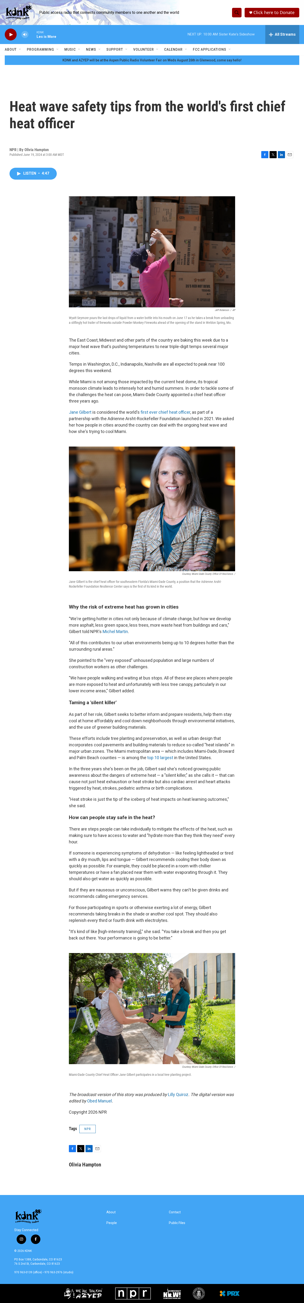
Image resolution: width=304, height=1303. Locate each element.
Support (114, 49)
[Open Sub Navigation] (20, 49)
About (11, 49)
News (91, 49)
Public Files (177, 1223)
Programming (40, 49)
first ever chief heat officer (165, 412)
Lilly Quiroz (178, 1094)
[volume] (25, 34)
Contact (175, 1212)
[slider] (32, 34)
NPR (87, 1129)
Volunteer (143, 49)
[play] (10, 34)
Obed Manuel (99, 1100)
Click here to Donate (273, 12)
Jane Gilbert (80, 412)
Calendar (173, 49)
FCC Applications (209, 49)
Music (70, 49)
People (111, 1223)
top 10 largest (160, 757)
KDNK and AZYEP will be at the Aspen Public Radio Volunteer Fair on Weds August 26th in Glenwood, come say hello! (152, 60)
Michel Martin (115, 631)
